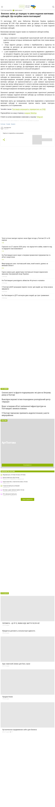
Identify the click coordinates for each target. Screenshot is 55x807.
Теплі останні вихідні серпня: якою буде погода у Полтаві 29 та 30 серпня (26, 239)
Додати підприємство (27, 499)
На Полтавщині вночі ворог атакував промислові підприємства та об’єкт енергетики (26, 256)
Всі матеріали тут (27, 465)
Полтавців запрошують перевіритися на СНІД (28, 109)
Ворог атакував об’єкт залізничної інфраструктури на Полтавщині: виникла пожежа (24, 407)
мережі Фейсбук (31, 113)
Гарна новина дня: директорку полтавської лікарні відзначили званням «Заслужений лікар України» (25, 273)
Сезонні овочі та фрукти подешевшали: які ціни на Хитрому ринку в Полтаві (26, 393)
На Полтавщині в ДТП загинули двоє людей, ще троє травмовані (25, 295)
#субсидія (3, 124)
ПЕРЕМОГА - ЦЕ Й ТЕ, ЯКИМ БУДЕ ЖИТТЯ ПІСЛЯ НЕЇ (20, 623)
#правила (13, 124)
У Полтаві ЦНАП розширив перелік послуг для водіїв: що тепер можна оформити (27, 288)
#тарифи (8, 124)
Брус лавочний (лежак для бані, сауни (16, 664)
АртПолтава (9, 442)
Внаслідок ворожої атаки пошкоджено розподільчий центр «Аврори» (26, 400)
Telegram (40, 117)
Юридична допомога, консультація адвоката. (19, 631)
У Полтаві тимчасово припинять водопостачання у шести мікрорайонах (25, 414)
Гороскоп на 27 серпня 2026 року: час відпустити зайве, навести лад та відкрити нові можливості (27, 248)
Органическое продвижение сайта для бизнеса (19, 730)
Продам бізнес (7, 697)
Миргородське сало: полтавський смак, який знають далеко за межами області (25, 265)
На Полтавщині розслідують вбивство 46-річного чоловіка (23, 280)
